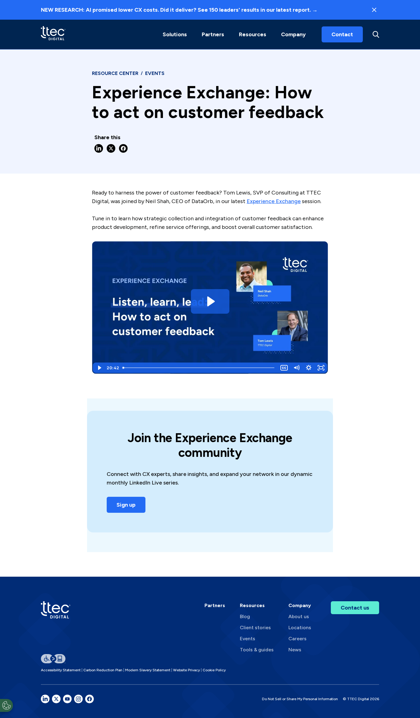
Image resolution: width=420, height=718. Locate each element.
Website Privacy (186, 670)
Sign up (126, 504)
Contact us (355, 607)
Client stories (255, 627)
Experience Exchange (274, 201)
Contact (342, 34)
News (294, 650)
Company (293, 34)
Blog (245, 616)
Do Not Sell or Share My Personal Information (300, 699)
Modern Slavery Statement (147, 670)
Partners (214, 605)
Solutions (175, 34)
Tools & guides (257, 650)
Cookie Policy (214, 670)
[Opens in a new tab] (45, 699)
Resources (252, 34)
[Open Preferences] (6, 705)
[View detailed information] (53, 34)
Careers (297, 638)
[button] (174, 34)
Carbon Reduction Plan (102, 670)
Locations (299, 627)
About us (298, 616)
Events (247, 638)
